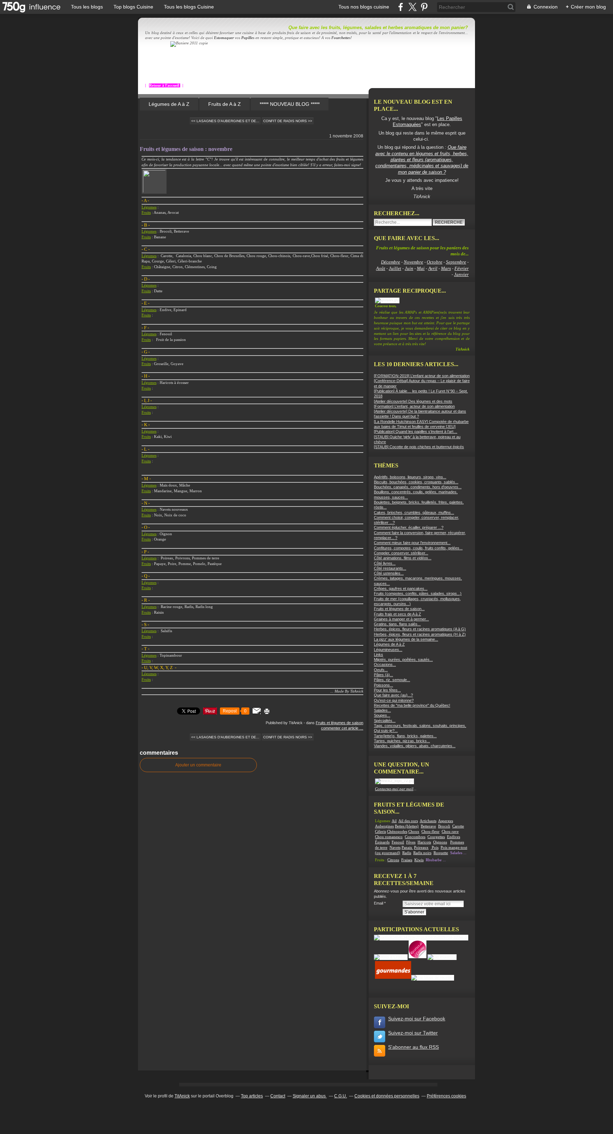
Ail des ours (408, 821)
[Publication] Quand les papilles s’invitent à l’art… (415, 431)
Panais (407, 848)
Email (378, 903)
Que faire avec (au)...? (393, 695)
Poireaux (421, 848)
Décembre (390, 262)
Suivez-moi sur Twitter (413, 1033)
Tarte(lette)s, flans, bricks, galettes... (405, 736)
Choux (413, 832)
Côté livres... (385, 563)
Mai (421, 268)
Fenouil (398, 842)
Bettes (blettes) (407, 826)
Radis (406, 853)
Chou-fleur (430, 832)
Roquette (440, 853)
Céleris (380, 832)
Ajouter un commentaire (198, 765)
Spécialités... (385, 720)
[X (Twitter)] (412, 7)
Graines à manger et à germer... (401, 619)
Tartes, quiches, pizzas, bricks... (402, 741)
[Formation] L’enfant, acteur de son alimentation (414, 406)
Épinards (382, 842)
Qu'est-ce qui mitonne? (394, 700)
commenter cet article (340, 728)
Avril (432, 268)
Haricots (424, 842)
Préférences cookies (446, 1096)
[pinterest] (424, 7)
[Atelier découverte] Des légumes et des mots (413, 401)
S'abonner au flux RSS (413, 1047)
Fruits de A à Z (224, 104)
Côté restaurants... (390, 568)
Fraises (406, 860)
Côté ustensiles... (389, 573)
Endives (453, 837)
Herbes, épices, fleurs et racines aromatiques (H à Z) (420, 634)
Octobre (434, 262)
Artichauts (428, 821)
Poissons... (383, 685)
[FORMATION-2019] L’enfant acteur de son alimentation (422, 376)
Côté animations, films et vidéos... (402, 558)
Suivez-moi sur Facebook (416, 1018)
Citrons (393, 860)
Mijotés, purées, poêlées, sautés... (403, 659)
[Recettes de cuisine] (393, 977)
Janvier (461, 274)
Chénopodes (397, 832)
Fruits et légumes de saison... (399, 609)
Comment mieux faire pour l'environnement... (412, 543)
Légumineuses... (388, 649)
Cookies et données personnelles (386, 1096)
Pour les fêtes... (387, 690)
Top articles (252, 1096)
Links (378, 654)
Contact (277, 1096)
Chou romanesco (389, 837)
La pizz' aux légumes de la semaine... (406, 639)
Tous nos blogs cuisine (363, 7)
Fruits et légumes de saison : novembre (186, 149)
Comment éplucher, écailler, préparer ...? (408, 527)
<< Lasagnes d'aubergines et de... (225, 121)
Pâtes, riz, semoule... (392, 680)
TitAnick (182, 1096)
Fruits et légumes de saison (339, 723)
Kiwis (419, 860)
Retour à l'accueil (164, 85)
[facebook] (400, 7)
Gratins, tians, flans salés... (397, 624)
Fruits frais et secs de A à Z (397, 614)
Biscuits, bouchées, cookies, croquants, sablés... (416, 482)
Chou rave (450, 832)
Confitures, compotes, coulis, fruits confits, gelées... (418, 548)
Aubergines (384, 826)
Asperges (445, 821)
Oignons (440, 842)
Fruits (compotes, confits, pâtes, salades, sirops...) (418, 593)
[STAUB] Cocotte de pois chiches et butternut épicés (419, 447)
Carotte (458, 826)
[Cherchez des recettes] (432, 977)
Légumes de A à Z (169, 104)
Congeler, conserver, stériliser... (401, 553)
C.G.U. (340, 1096)
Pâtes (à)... (383, 675)
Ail (394, 821)
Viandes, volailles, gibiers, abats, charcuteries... (414, 746)
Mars (446, 268)
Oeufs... (381, 670)
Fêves (410, 842)
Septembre (456, 262)
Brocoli (444, 826)
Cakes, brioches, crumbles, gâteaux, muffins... (414, 512)
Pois (435, 848)
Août (380, 268)
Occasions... (385, 664)
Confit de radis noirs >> (287, 121)
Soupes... (382, 715)
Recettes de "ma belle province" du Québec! (412, 705)
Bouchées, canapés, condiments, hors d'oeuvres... (418, 487)
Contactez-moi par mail (394, 789)
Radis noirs (422, 853)
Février (461, 268)
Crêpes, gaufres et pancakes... (400, 588)
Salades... (382, 710)
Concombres (415, 837)
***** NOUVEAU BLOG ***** (290, 104)
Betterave (428, 826)
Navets (395, 848)
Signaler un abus (310, 1096)
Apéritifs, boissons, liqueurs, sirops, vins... (410, 477)
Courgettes (436, 837)
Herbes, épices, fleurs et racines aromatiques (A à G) (420, 629)
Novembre (413, 262)
